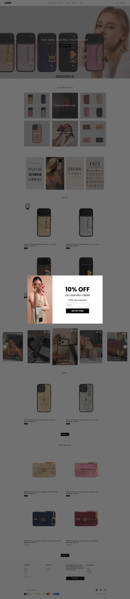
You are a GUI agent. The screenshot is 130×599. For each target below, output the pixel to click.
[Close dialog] (29, 277)
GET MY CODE (77, 311)
